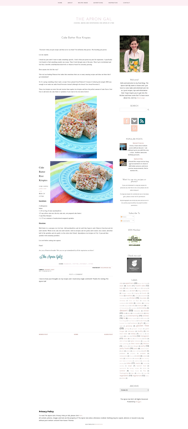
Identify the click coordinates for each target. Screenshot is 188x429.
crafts (133, 305)
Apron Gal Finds (142, 283)
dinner (146, 311)
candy (137, 295)
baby (121, 288)
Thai (144, 371)
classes (145, 300)
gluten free (142, 325)
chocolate (143, 298)
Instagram (145, 336)
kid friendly (138, 338)
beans (127, 291)
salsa (121, 358)
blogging (136, 293)
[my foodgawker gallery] (134, 272)
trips (145, 373)
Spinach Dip (138, 159)
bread (121, 296)
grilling (127, 328)
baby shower (130, 288)
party (143, 346)
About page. (141, 98)
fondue (145, 318)
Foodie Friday (142, 321)
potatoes (122, 353)
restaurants (123, 356)
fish (140, 318)
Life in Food (124, 341)
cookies (138, 303)
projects (132, 353)
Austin (129, 286)
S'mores (131, 356)
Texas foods (134, 371)
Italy (131, 338)
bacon (139, 288)
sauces (137, 358)
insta (134, 336)
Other (90, 264)
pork (144, 351)
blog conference (143, 291)
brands (144, 293)
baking (145, 288)
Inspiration (113, 2)
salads (145, 356)
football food (124, 323)
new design (134, 346)
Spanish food (141, 366)
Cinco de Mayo (134, 300)
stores (144, 368)
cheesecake (123, 298)
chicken (132, 298)
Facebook (67, 264)
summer (122, 371)
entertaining (133, 316)
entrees (146, 316)
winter (123, 378)
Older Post (108, 334)
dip (124, 313)
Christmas (122, 300)
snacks (138, 363)
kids (145, 338)
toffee (139, 373)
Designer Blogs (99, 424)
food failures (132, 320)
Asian (121, 286)
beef (133, 291)
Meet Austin (135, 343)
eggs (124, 316)
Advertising (98, 2)
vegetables (124, 375)
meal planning (124, 343)
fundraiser (133, 323)
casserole (144, 296)
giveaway (129, 326)
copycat (126, 305)
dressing (135, 313)
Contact (126, 2)
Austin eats (140, 285)
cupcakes (133, 308)
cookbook (123, 303)
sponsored (123, 368)
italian (125, 338)
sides (128, 363)
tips (132, 373)
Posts (124, 217)
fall (124, 318)
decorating (142, 308)
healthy (140, 331)
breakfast (129, 296)
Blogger (138, 402)
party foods (124, 348)
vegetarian (137, 375)
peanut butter (145, 348)
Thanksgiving (124, 373)
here (80, 415)
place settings (137, 351)
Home (60, 2)
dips (129, 313)
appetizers (129, 283)
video (147, 375)
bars (121, 291)
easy (52, 269)
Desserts (137, 311)
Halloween (131, 331)
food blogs (123, 320)
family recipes (132, 318)
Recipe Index (83, 2)
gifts (141, 323)
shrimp (122, 363)
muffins (125, 346)
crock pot (140, 305)
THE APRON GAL (94, 19)
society (122, 366)
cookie (130, 303)
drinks (142, 313)
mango (145, 341)
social (145, 363)
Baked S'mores (138, 143)
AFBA (121, 283)
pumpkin (143, 353)
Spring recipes (134, 368)
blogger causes (126, 293)
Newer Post (43, 334)
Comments (126, 221)
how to (141, 333)
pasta (135, 348)
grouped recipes (137, 328)
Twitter (75, 264)
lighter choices (135, 341)
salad (138, 356)
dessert (47, 269)
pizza (128, 351)
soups (130, 366)
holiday (133, 334)
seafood (137, 361)
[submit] (148, 109)
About (70, 2)
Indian (128, 336)
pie (123, 351)
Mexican (146, 343)
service (145, 361)
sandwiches (129, 358)
